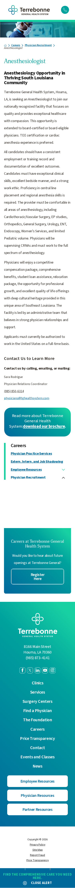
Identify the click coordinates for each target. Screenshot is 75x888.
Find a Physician (37, 710)
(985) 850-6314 (14, 391)
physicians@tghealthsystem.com (26, 398)
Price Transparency (37, 738)
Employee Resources (26, 470)
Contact (37, 748)
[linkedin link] (38, 670)
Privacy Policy (37, 844)
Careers (15, 45)
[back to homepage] (5, 45)
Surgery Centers (37, 701)
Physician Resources (37, 795)
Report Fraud (37, 855)
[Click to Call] (65, 10)
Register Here (38, 577)
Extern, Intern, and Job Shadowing (37, 462)
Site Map (37, 849)
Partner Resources (37, 809)
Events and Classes (37, 757)
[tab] (63, 470)
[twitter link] (30, 670)
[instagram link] (53, 670)
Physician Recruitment (38, 45)
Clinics (37, 683)
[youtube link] (45, 670)
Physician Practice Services (31, 454)
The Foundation (37, 720)
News (37, 766)
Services (37, 692)
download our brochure (44, 426)
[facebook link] (22, 670)
